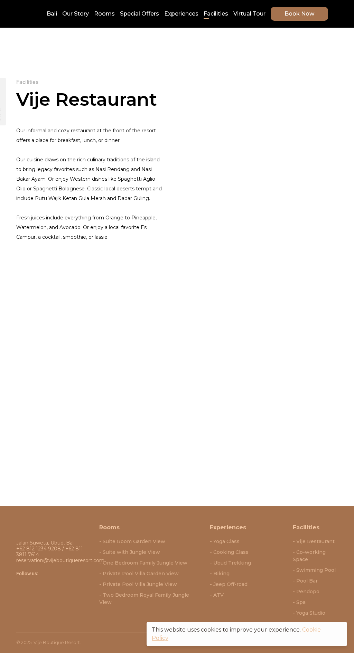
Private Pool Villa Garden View (141, 573)
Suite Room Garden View (134, 541)
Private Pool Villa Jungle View (140, 584)
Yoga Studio (310, 613)
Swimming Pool (316, 570)
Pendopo (307, 591)
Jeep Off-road (230, 584)
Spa (301, 602)
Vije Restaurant (315, 541)
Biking (221, 573)
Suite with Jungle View (131, 552)
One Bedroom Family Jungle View (145, 563)
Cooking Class (231, 552)
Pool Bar (307, 581)
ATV (218, 595)
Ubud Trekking (232, 563)
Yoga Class (226, 541)
